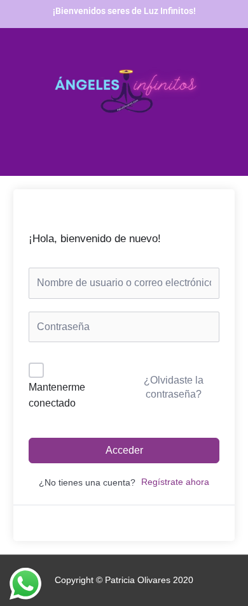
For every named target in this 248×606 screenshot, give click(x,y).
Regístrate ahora (175, 482)
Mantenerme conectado (57, 395)
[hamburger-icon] (43, 155)
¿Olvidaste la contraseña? (173, 387)
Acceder (124, 450)
